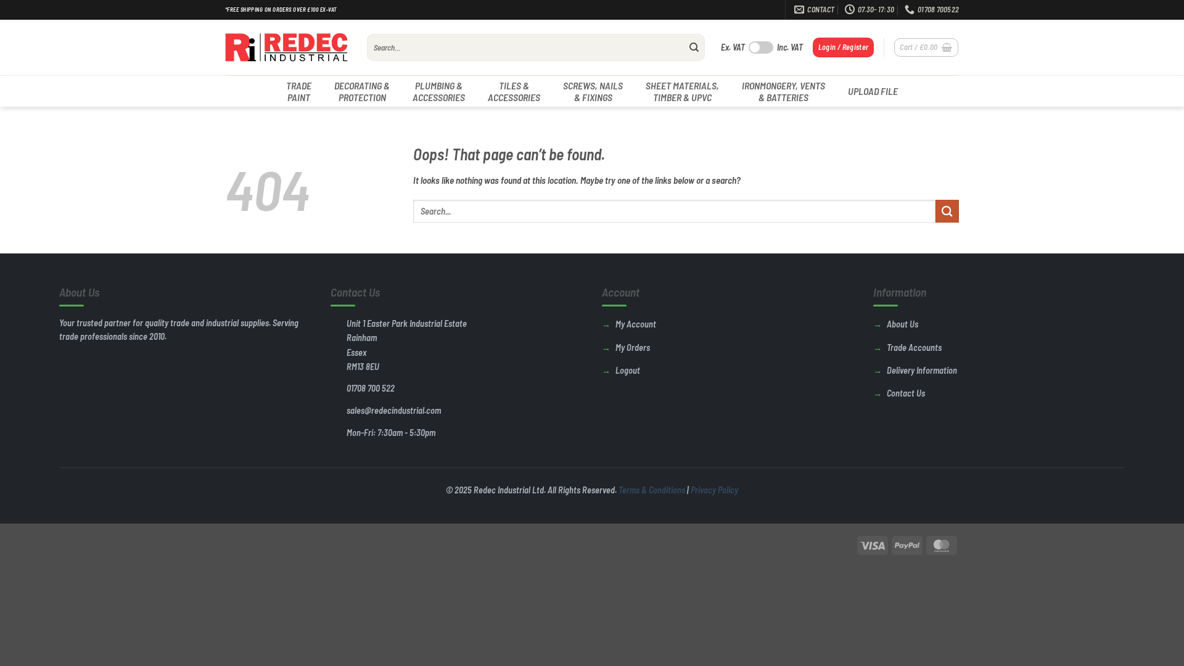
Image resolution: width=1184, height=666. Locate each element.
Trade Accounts (914, 347)
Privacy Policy (714, 490)
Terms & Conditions (652, 490)
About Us (902, 324)
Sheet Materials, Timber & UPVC (682, 91)
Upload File (873, 91)
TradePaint (298, 91)
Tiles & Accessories (514, 91)
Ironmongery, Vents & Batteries (783, 91)
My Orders (632, 347)
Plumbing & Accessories (439, 91)
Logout (627, 370)
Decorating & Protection (362, 91)
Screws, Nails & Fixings (593, 91)
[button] (843, 47)
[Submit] (694, 47)
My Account (635, 324)
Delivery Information (922, 370)
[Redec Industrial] (286, 47)
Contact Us (906, 393)
